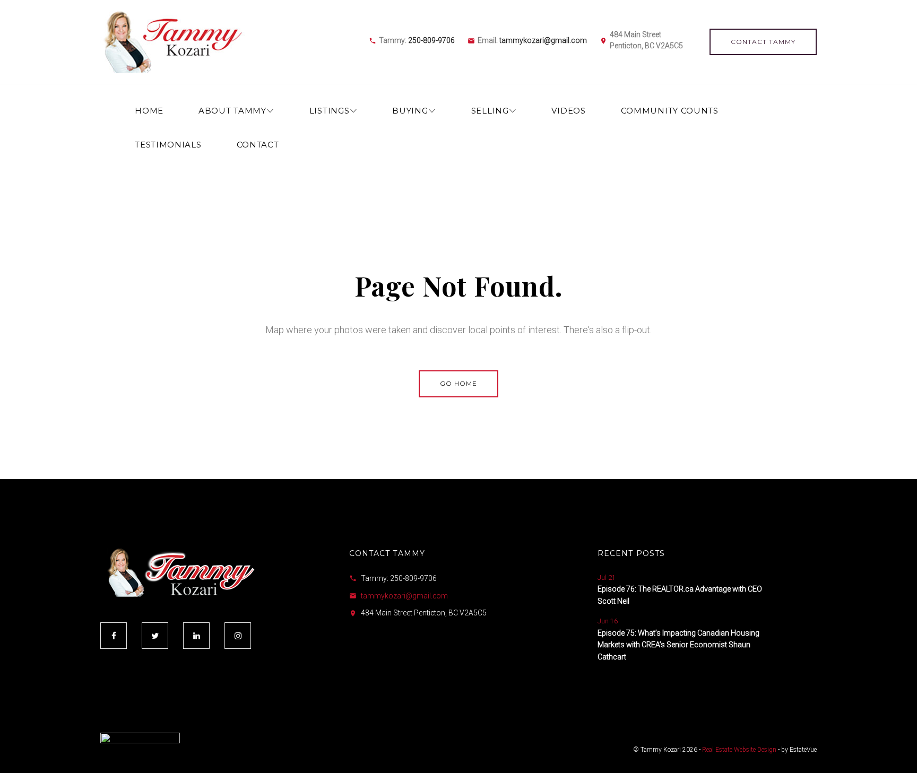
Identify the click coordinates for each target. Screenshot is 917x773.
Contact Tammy (763, 42)
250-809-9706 (431, 40)
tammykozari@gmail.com (543, 40)
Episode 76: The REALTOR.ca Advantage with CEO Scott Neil (680, 595)
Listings (329, 111)
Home (149, 111)
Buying (410, 111)
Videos (568, 111)
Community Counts (670, 111)
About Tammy (232, 111)
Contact (258, 145)
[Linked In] (196, 635)
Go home (458, 383)
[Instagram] (237, 635)
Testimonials (168, 145)
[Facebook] (113, 635)
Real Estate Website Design (739, 749)
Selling (490, 111)
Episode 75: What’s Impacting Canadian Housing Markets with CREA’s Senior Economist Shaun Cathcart (678, 645)
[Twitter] (155, 635)
